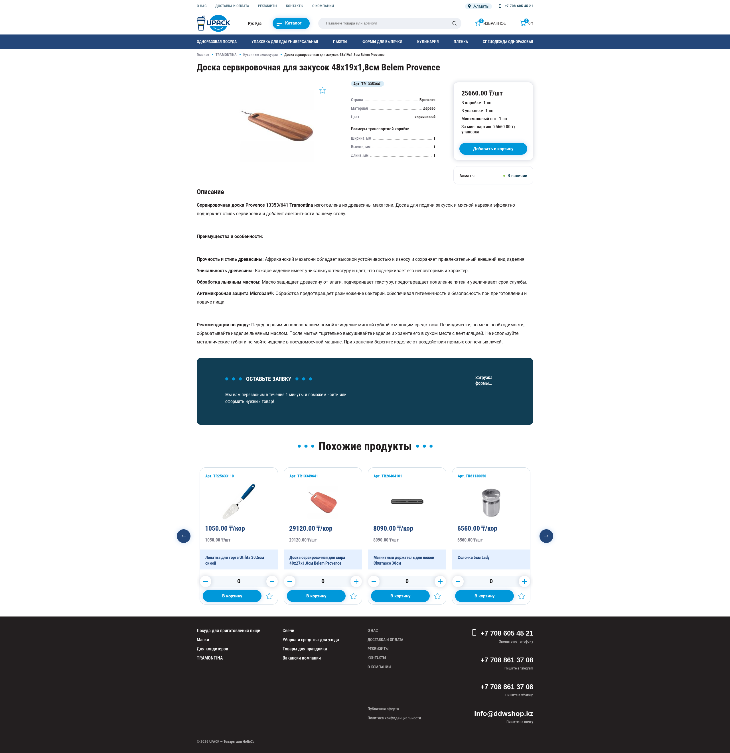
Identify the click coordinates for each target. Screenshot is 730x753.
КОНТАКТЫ (294, 6)
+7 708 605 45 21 (506, 633)
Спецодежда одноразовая (508, 41)
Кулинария (428, 41)
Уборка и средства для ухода (311, 639)
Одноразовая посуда (217, 41)
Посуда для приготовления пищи (228, 630)
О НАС (201, 6)
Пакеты (340, 41)
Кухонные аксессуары (260, 54)
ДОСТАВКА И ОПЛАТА (232, 6)
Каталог (293, 23)
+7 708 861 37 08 (506, 660)
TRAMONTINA (226, 54)
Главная (203, 54)
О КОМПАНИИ (323, 6)
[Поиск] (454, 23)
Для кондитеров (212, 649)
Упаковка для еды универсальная (285, 41)
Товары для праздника (305, 649)
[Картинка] (278, 169)
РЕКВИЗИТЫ (267, 6)
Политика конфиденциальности (394, 718)
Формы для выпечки (382, 41)
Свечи (288, 630)
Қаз (258, 23)
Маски (203, 639)
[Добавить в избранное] (322, 90)
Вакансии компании (302, 658)
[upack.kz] (214, 23)
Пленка (461, 41)
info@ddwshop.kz (503, 713)
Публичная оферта (383, 709)
